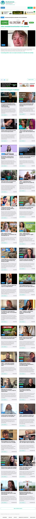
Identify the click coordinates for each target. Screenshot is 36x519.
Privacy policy (32, 517)
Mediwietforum (9, 3)
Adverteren (5, 517)
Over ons (10, 517)
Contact (15, 517)
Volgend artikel (31, 79)
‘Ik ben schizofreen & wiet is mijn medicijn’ (14, 17)
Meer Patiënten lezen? (18, 508)
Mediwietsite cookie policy (23, 517)
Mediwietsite (10, 2)
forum (30, 7)
